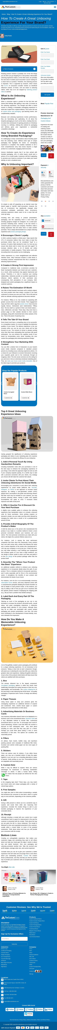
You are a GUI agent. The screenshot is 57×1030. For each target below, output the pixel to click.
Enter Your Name (45, 52)
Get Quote (31, 968)
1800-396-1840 (47, 220)
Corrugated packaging (8, 685)
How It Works (32, 958)
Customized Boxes (33, 928)
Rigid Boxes (4, 966)
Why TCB (31, 956)
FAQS (30, 964)
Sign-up (44, 1)
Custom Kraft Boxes (34, 922)
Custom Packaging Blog (35, 966)
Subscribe (14, 944)
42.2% (6, 85)
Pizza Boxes (32, 934)
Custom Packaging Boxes (35, 924)
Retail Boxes (4, 964)
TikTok (12, 489)
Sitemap (31, 973)
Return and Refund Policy (43, 1019)
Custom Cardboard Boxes (35, 918)
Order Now (51, 156)
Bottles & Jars (4, 948)
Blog (8, 14)
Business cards (30, 718)
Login (40, 1)
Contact (26, 855)
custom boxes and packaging (12, 111)
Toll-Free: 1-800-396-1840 (10, 991)
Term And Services (14, 1019)
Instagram (4, 489)
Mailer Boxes (32, 932)
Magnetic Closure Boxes (35, 930)
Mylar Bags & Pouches (6, 962)
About (30, 952)
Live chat (43, 155)
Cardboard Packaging (6, 950)
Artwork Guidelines (33, 954)
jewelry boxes (24, 304)
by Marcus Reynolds (12, 887)
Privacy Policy (23, 1019)
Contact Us (32, 971)
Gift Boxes (3, 960)
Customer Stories (33, 960)
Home (4, 14)
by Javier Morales (39, 887)
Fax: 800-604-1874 (8, 998)
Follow (11, 1009)
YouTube (34, 487)
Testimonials (32, 962)
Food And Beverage (5, 958)
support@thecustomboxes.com (10, 1)
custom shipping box (29, 689)
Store (30, 950)
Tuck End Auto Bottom (34, 936)
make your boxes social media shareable (19, 361)
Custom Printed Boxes (34, 926)
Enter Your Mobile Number (45, 67)
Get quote (47, 94)
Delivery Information (31, 1019)
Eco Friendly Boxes (5, 956)
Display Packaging (5, 954)
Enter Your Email (45, 59)
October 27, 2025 (39, 889)
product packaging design (18, 231)
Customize (7, 397)
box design (9, 556)
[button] (3, 383)
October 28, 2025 (11, 889)
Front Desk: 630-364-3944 (10, 994)
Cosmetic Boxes (5, 952)
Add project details (46, 75)
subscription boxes (6, 582)
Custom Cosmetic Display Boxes (37, 920)
